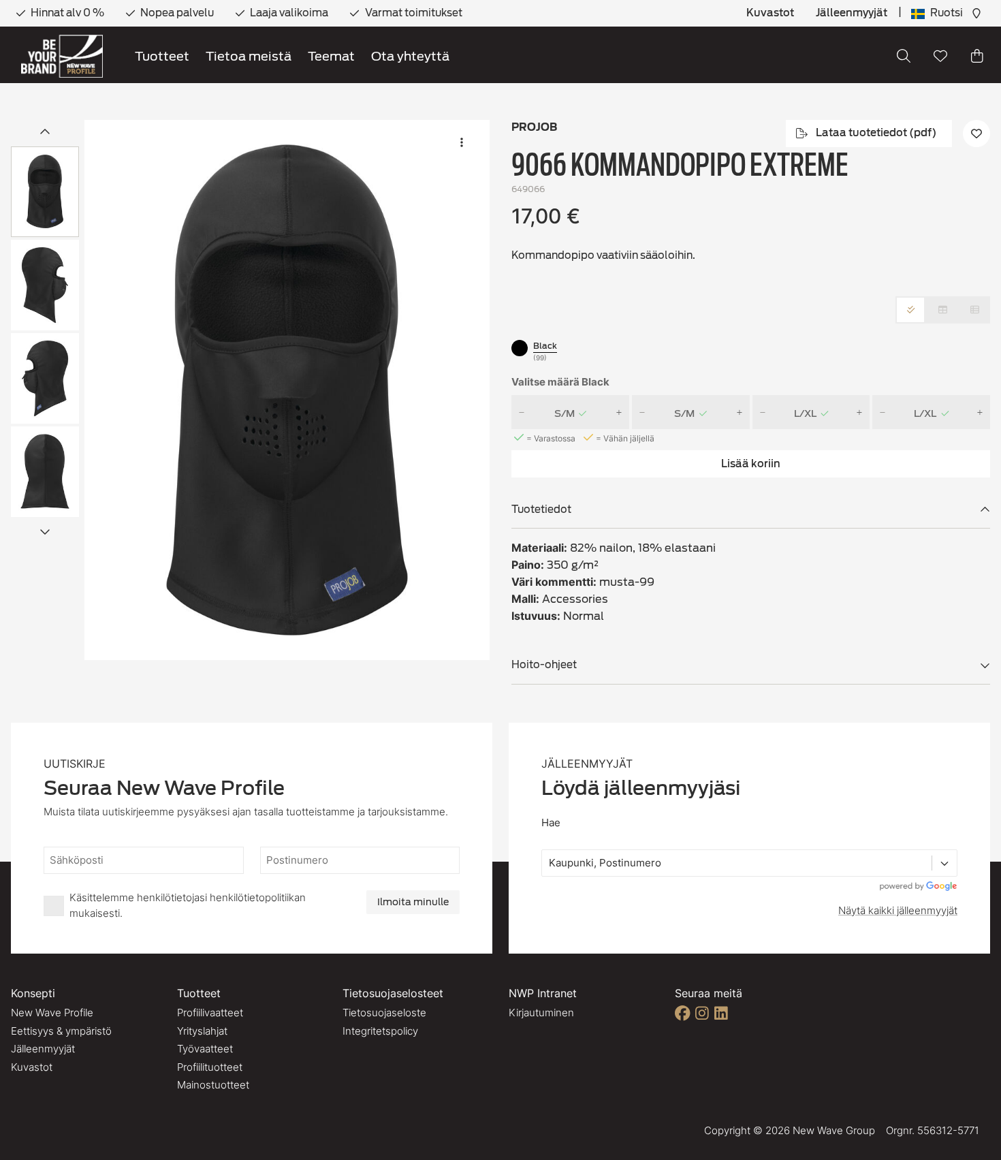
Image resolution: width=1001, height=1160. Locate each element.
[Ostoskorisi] (977, 56)
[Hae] (904, 56)
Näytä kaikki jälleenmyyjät (897, 910)
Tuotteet (162, 56)
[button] (287, 390)
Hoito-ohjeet (544, 665)
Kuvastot (770, 13)
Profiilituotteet (209, 1067)
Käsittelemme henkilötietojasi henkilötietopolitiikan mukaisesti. (187, 905)
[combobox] (550, 863)
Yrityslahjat (202, 1030)
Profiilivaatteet (210, 1012)
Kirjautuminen (541, 1012)
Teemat (331, 56)
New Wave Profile (52, 1012)
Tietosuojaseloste (384, 1012)
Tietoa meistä (248, 56)
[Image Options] (461, 142)
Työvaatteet (205, 1048)
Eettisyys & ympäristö (61, 1030)
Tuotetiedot (541, 509)
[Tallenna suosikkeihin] (940, 56)
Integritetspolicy (380, 1030)
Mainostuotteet (213, 1084)
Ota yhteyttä (410, 56)
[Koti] (62, 56)
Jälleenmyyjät (851, 13)
